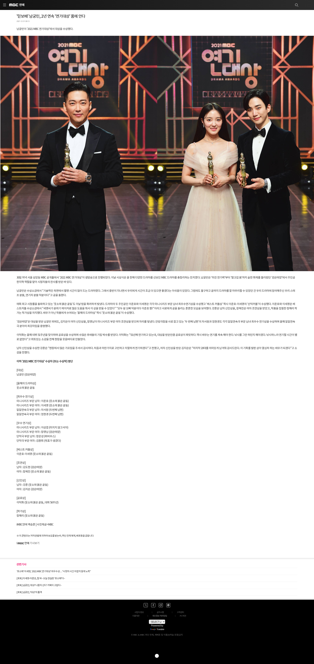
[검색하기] (296, 4)
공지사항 (160, 612)
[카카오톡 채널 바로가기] (168, 605)
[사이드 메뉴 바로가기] (4, 5)
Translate (160, 629)
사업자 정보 (139, 612)
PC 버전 (183, 616)
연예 (21, 5)
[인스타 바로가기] (161, 605)
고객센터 (180, 612)
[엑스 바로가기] (146, 605)
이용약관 (136, 616)
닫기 (157, 656)
